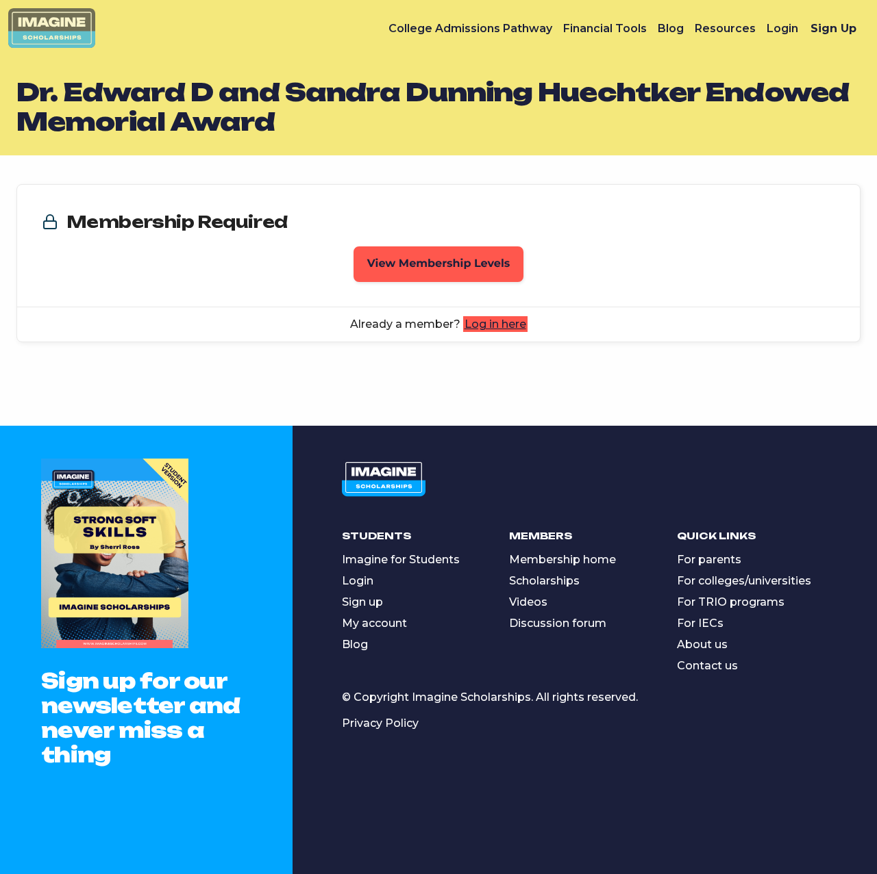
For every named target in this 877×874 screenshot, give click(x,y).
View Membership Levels (438, 263)
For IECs (700, 623)
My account (374, 623)
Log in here (495, 324)
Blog (671, 28)
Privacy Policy (380, 723)
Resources (725, 28)
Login (782, 28)
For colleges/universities (744, 580)
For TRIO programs (731, 601)
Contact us (707, 665)
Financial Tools (605, 28)
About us (702, 644)
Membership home (562, 559)
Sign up (362, 601)
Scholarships (544, 580)
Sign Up (833, 28)
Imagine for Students (401, 559)
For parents (709, 559)
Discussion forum (557, 623)
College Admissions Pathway (470, 28)
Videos (528, 601)
